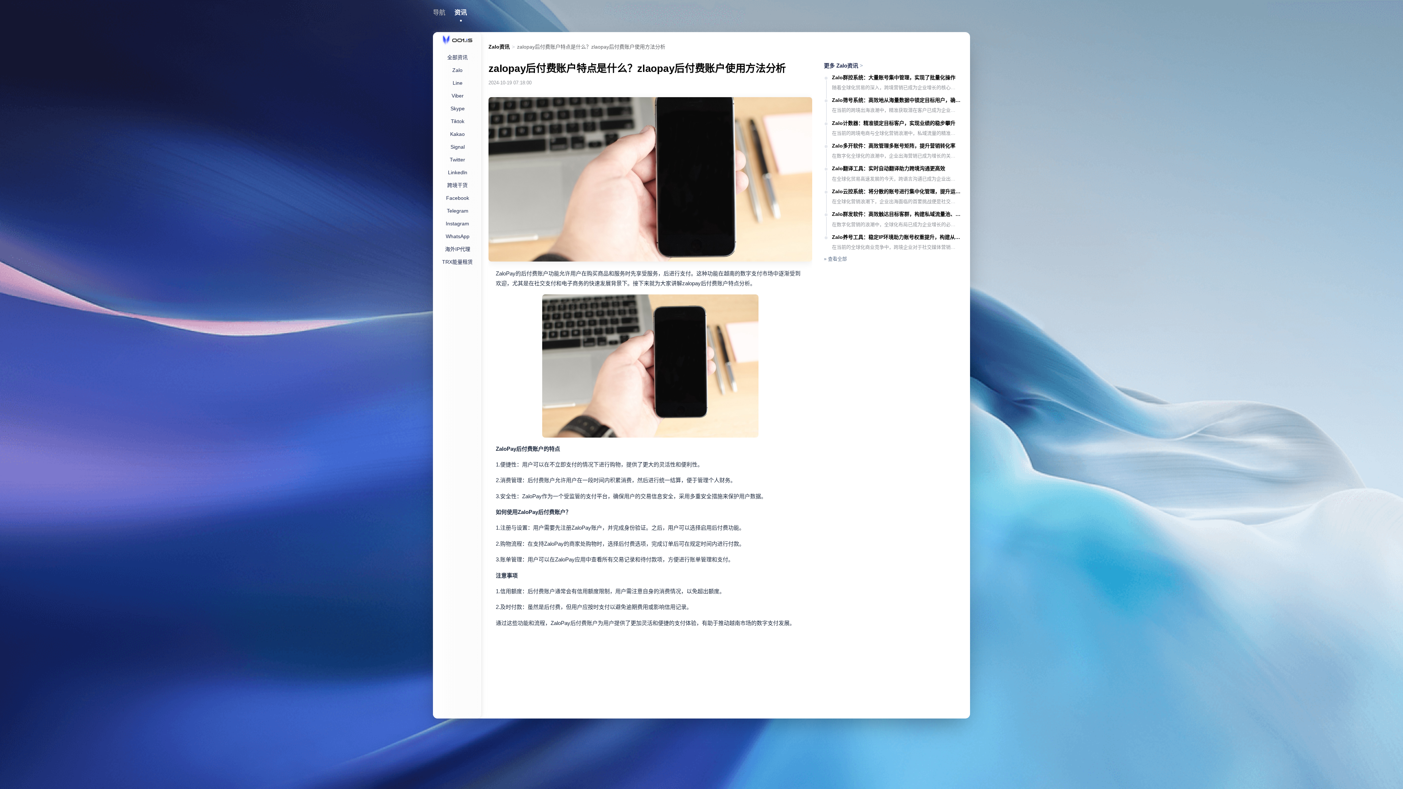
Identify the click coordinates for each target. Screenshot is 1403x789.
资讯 (461, 12)
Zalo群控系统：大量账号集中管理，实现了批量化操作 (893, 77)
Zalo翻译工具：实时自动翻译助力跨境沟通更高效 (888, 168)
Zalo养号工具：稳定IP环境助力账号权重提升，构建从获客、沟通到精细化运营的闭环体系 (897, 237)
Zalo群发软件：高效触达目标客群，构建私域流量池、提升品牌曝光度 (897, 214)
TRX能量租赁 (457, 262)
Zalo (457, 70)
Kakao (457, 134)
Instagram (457, 223)
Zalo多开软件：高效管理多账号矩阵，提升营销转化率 (893, 146)
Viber (458, 96)
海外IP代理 (457, 249)
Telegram (457, 211)
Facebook (457, 198)
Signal (457, 147)
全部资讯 (457, 57)
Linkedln (457, 172)
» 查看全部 (835, 259)
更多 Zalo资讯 (843, 65)
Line (458, 83)
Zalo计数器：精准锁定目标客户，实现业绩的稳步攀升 (893, 123)
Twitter (457, 160)
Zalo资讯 (499, 47)
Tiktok (457, 121)
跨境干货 (457, 185)
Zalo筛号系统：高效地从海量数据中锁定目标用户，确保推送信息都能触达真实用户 (897, 100)
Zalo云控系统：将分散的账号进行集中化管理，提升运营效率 (897, 191)
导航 (439, 12)
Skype (457, 108)
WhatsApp (457, 236)
